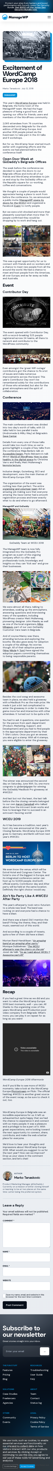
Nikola (13, 650)
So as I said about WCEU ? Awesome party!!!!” (26, 954)
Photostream (18, 1091)
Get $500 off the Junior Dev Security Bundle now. (30, 8)
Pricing (6, 1374)
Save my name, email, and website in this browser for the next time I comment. (25, 1296)
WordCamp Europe (26, 103)
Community (9, 1417)
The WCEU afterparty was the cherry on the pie (23, 948)
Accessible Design (13, 453)
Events (6, 1422)
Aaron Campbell (25, 804)
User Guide (36, 1374)
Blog (5, 1379)
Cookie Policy (37, 1422)
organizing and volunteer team (20, 489)
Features (8, 1370)
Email (6, 1266)
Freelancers (9, 1398)
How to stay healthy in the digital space (25, 458)
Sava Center (10, 436)
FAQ (32, 1379)
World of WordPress (21, 456)
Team (33, 1394)
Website (7, 1280)
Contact (35, 1398)
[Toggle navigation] (49, 17)
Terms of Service (39, 1426)
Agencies (8, 1402)
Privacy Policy (37, 1417)
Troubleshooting (39, 1370)
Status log (36, 1402)
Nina (6, 650)
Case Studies (10, 1394)
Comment (8, 1220)
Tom (21, 650)
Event (17, 205)
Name (6, 1252)
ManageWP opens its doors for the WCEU (23, 202)
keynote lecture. (12, 465)
